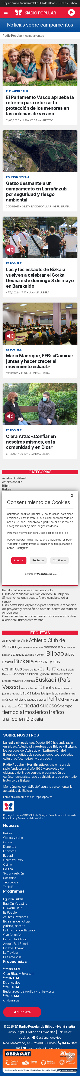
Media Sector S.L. (47, 573)
